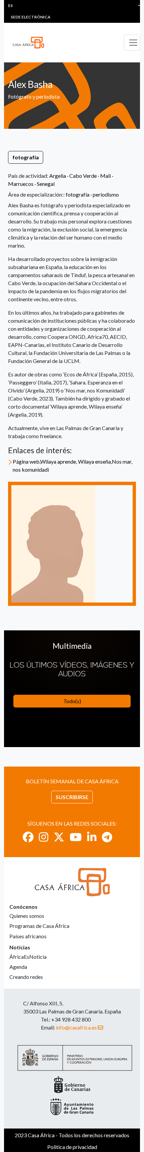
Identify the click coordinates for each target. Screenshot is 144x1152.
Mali (105, 175)
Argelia (57, 175)
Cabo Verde (83, 175)
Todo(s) (72, 701)
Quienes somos (26, 915)
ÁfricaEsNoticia (28, 956)
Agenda (18, 966)
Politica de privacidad (72, 1147)
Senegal (46, 183)
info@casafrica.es (76, 1027)
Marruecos (20, 183)
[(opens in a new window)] (28, 837)
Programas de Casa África (39, 926)
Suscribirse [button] (72, 797)
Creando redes (26, 977)
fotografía (25, 157)
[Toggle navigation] (132, 43)
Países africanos (28, 936)
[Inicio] (31, 43)
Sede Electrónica (31, 16)
